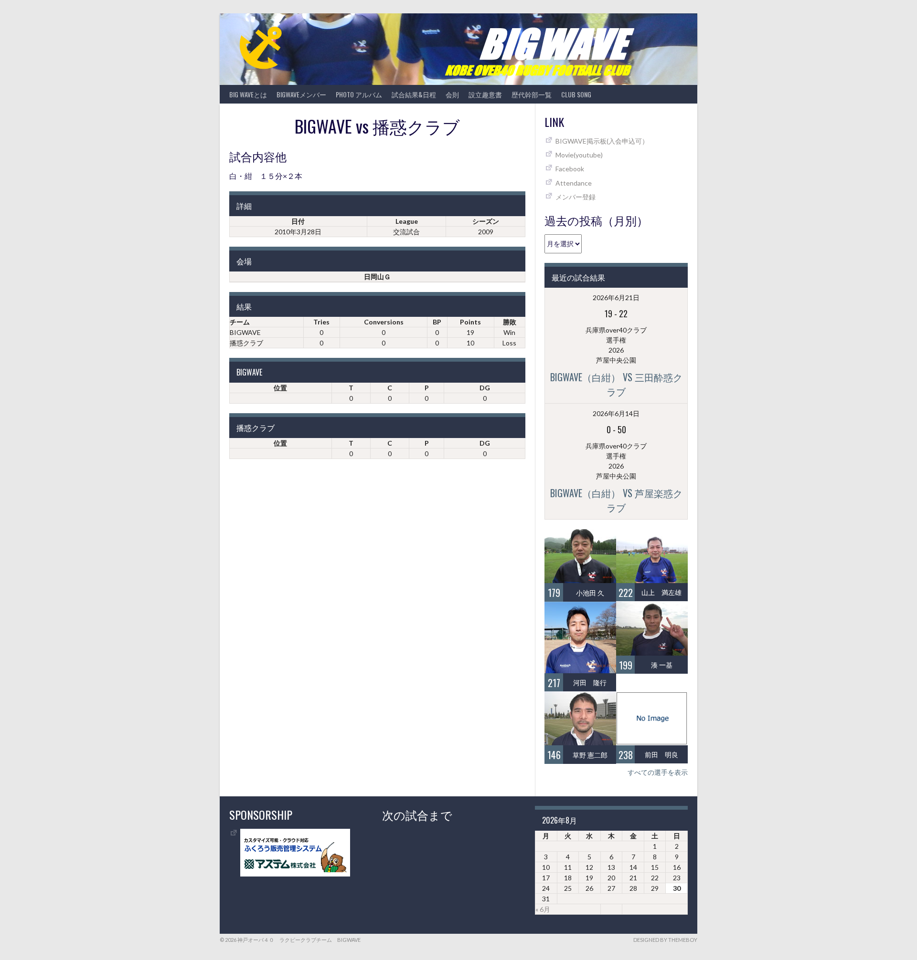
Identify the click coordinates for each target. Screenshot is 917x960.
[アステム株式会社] (295, 874)
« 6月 (542, 909)
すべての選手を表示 (658, 772)
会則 (452, 94)
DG (485, 388)
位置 (280, 388)
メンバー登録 (575, 197)
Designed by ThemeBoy (665, 940)
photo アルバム (359, 94)
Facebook (569, 169)
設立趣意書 (485, 94)
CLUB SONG (576, 94)
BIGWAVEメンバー (301, 94)
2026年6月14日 (616, 413)
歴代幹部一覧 (532, 94)
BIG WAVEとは (248, 94)
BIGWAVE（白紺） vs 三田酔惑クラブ (616, 384)
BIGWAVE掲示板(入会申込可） (602, 141)
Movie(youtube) (579, 155)
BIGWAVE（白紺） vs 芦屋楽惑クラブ (616, 500)
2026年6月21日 (616, 297)
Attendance (573, 183)
